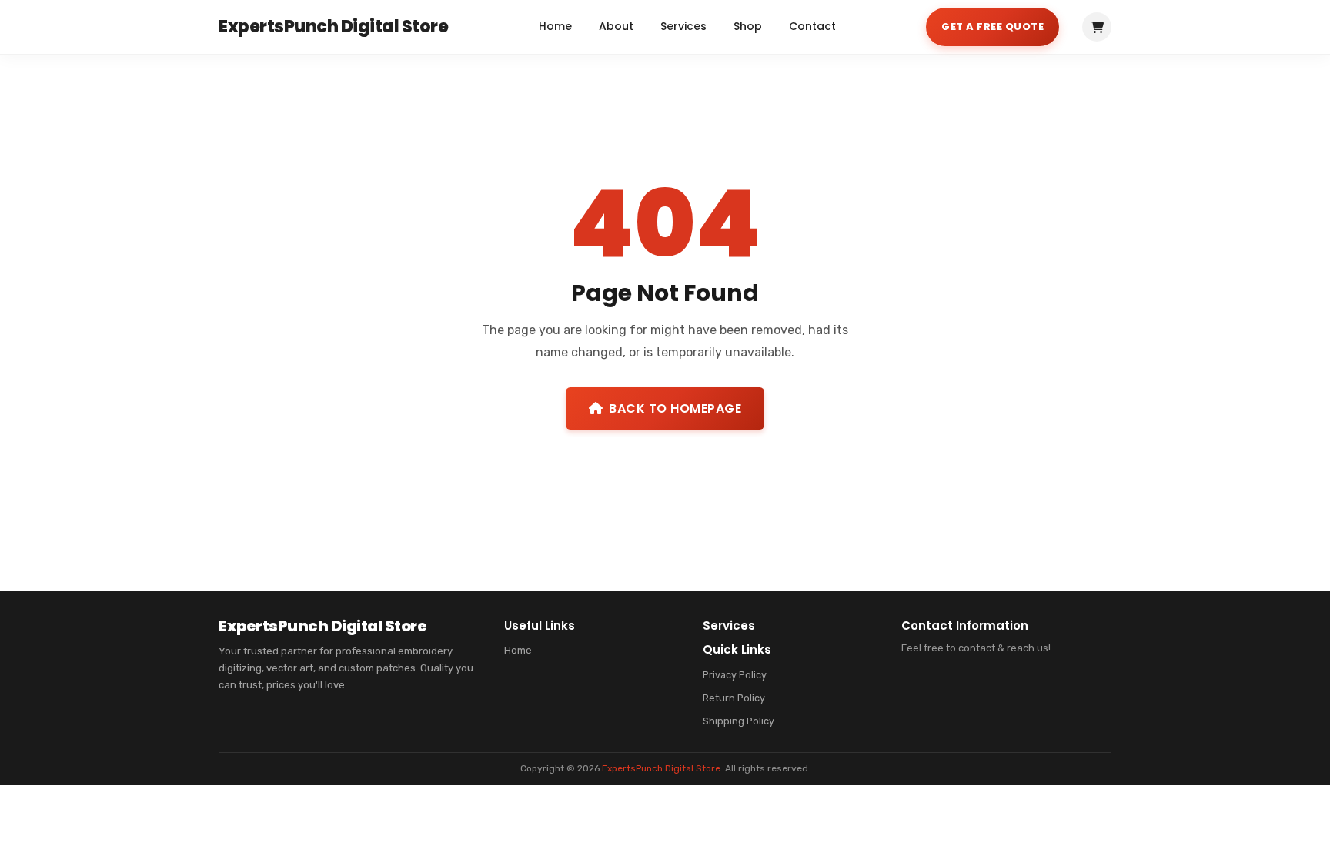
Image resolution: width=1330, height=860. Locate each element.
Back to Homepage (675, 408)
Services (683, 26)
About (616, 26)
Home (555, 26)
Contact (812, 26)
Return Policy (734, 698)
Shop (748, 26)
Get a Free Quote (992, 26)
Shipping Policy (738, 721)
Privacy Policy (735, 675)
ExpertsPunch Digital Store (661, 768)
